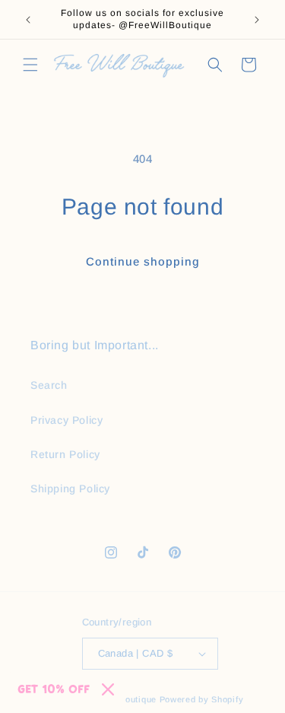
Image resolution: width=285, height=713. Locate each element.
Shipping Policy (70, 488)
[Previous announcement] (28, 20)
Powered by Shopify (202, 699)
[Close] (108, 689)
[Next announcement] (257, 20)
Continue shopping (143, 261)
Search (49, 385)
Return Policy (65, 454)
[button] (30, 64)
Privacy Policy (66, 420)
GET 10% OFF (53, 689)
